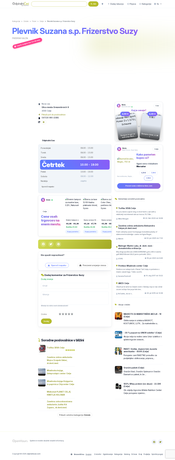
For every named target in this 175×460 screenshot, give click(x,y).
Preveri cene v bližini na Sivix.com (138, 186)
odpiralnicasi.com (33, 454)
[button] (158, 4)
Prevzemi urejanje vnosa (94, 265)
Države (134, 454)
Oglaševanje (108, 454)
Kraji (140, 454)
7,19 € (153, 173)
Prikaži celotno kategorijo (75, 415)
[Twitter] (160, 442)
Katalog (127, 454)
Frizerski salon (20, 38)
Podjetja (147, 454)
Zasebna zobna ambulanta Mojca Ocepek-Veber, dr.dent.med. (59, 360)
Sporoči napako (48, 187)
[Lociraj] (102, 4)
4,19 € (143, 173)
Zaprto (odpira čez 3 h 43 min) (28, 43)
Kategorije (118, 454)
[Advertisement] (87, 75)
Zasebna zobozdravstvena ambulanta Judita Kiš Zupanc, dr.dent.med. (59, 404)
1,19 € (148, 178)
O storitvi (97, 454)
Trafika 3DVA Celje (56, 347)
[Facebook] (154, 442)
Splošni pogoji (157, 454)
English (88, 454)
